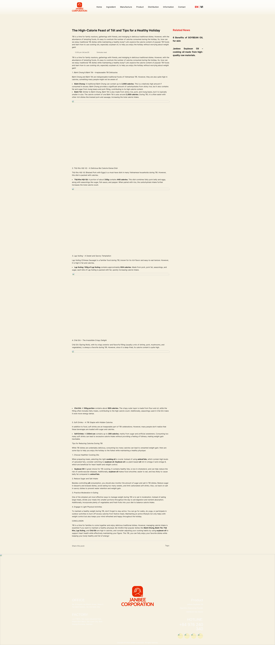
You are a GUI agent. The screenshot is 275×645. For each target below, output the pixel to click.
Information (168, 7)
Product (140, 7)
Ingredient (111, 7)
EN (196, 7)
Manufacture (126, 7)
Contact (182, 7)
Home (99, 7)
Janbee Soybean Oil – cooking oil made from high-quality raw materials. (188, 52)
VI (201, 7)
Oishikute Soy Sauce (194, 612)
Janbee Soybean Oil (195, 604)
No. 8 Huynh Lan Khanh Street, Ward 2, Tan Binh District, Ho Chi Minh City (88, 605)
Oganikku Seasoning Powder (191, 608)
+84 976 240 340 (191, 626)
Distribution (153, 7)
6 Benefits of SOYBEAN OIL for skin (188, 39)
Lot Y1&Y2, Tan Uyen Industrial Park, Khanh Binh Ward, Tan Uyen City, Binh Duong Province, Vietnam (87, 621)
